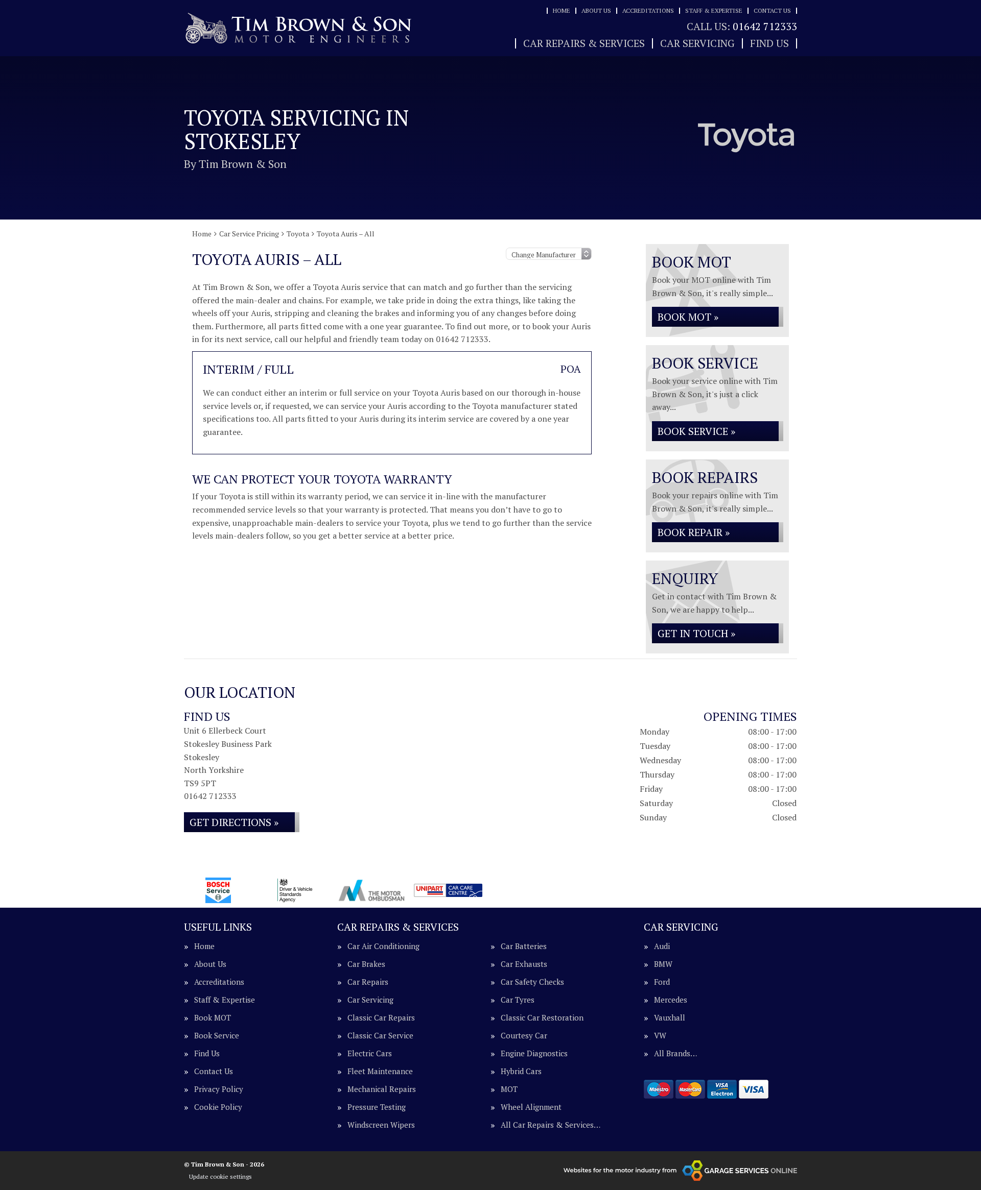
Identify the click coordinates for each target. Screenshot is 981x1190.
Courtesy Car (524, 1035)
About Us (596, 10)
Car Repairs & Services (584, 43)
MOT (509, 1089)
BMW (663, 964)
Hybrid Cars (521, 1071)
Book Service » (696, 431)
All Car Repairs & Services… (550, 1125)
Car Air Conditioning (383, 946)
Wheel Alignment (531, 1107)
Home (561, 10)
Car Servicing (697, 43)
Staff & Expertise (713, 10)
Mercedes (670, 1000)
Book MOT (212, 1018)
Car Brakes (366, 964)
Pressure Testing (376, 1107)
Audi (662, 946)
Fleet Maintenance (380, 1071)
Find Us (769, 43)
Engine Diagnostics (534, 1053)
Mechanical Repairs (381, 1089)
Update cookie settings (220, 1176)
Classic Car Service (380, 1035)
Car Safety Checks (532, 982)
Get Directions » (234, 822)
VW (660, 1035)
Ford (662, 982)
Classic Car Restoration (542, 1018)
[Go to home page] (299, 28)
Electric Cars (369, 1053)
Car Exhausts (524, 964)
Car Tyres (517, 1000)
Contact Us (772, 10)
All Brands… (675, 1053)
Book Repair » (694, 532)
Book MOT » (688, 317)
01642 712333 (742, 26)
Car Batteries (524, 946)
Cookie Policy (218, 1107)
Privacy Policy (218, 1089)
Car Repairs (367, 982)
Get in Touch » (696, 633)
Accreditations (648, 10)
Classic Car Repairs (381, 1018)
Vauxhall (669, 1018)
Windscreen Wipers (381, 1125)
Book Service (216, 1035)
